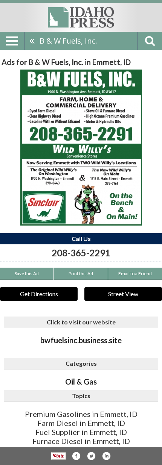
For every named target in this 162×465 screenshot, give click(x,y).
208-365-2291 (81, 252)
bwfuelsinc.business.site (81, 340)
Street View (123, 293)
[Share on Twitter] (91, 456)
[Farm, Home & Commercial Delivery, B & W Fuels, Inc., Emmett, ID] (81, 148)
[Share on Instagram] (106, 456)
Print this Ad (81, 273)
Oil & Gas (81, 381)
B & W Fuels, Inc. (68, 41)
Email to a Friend (135, 273)
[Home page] (81, 17)
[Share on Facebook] (76, 456)
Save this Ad (27, 273)
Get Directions (39, 293)
